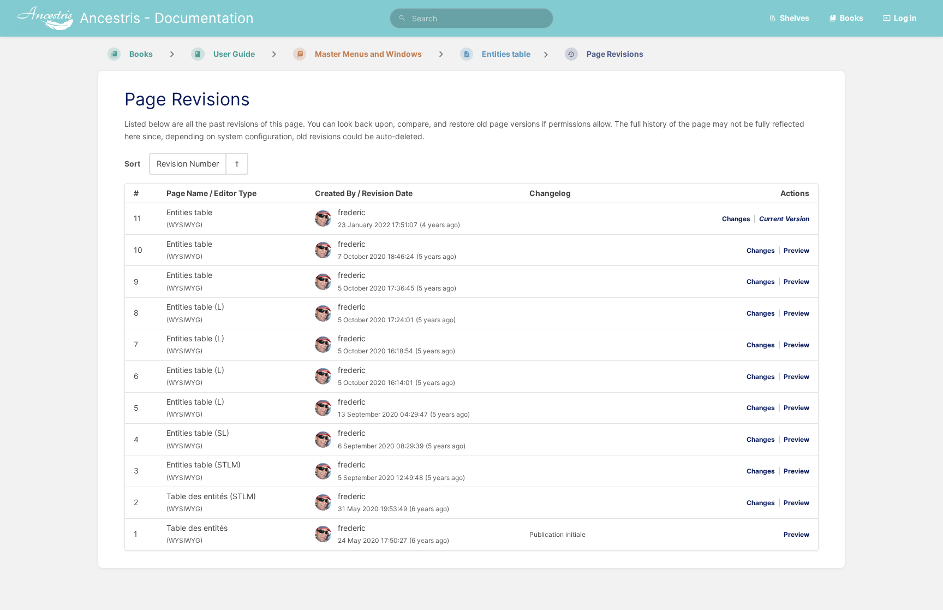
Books (851, 17)
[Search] (402, 18)
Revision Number (188, 163)
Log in (905, 17)
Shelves (794, 17)
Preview (796, 250)
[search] (471, 18)
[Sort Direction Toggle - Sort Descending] (236, 163)
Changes (736, 219)
